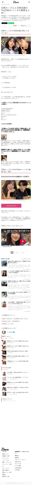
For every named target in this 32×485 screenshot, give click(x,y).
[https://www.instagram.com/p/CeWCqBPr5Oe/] (16, 190)
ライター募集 (18, 465)
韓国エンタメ (5, 454)
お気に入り (24, 25)
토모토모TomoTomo (11, 205)
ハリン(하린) (9, 332)
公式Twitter (17, 470)
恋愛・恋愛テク (5, 470)
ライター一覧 (18, 463)
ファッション (5, 458)
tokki (8, 362)
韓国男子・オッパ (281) (8, 323)
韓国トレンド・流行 (6, 472)
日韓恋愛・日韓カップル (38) (21, 318)
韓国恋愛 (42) (16, 321)
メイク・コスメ (5, 460)
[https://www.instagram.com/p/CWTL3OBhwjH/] (16, 45)
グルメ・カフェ (5, 468)
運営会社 (17, 455)
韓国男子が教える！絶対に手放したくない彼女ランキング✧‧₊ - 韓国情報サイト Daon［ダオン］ (16, 151)
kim (25, 300)
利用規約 (17, 457)
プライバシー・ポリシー (20, 459)
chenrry (23, 269)
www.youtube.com (7, 246)
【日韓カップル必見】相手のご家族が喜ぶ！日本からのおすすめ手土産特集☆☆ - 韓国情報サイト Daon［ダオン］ (16, 130)
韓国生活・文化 (5, 476)
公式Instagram (18, 468)
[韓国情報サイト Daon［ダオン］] (16, 2)
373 (25, 311)
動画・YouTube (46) (7, 318)
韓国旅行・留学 (5, 456)
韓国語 (3, 474)
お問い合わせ (18, 461)
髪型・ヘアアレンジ (6, 462)
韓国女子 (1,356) (6, 321)
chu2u (24, 279)
